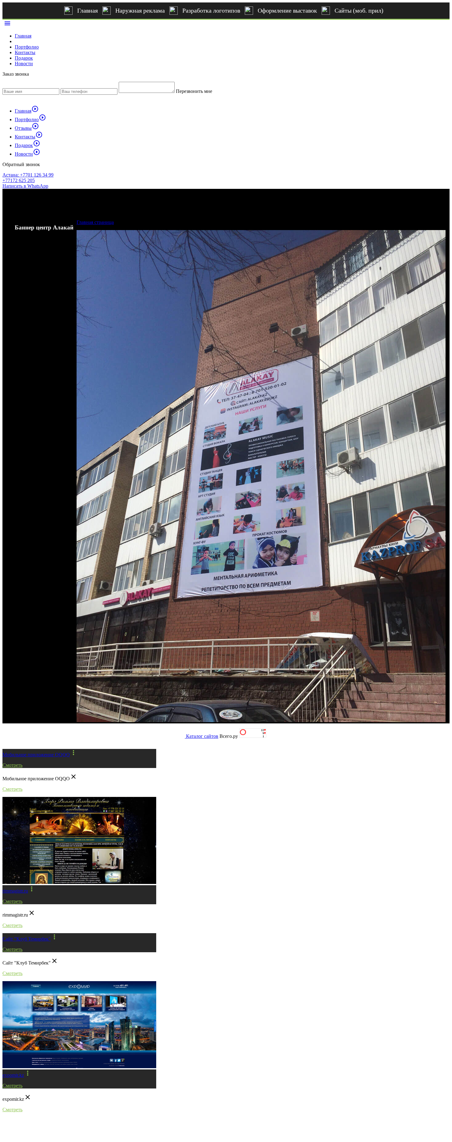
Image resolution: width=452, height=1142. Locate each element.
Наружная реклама (140, 10)
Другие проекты (29, 738)
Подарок (24, 58)
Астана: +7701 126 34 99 (28, 174)
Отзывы (27, 128)
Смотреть (12, 765)
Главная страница (95, 222)
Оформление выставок (287, 10)
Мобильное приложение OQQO (36, 754)
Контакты (25, 52)
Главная (87, 10)
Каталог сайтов (202, 736)
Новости (24, 63)
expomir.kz (13, 1075)
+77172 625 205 (18, 180)
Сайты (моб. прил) (359, 10)
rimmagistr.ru (15, 890)
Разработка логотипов (211, 10)
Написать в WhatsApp (25, 186)
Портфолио (27, 47)
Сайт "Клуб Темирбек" (26, 938)
